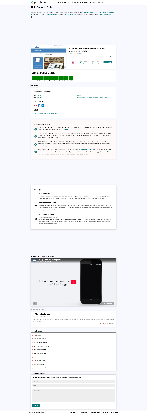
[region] (73, 31)
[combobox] (103, 2)
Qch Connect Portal (40, 339)
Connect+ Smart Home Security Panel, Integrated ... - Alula (87, 49)
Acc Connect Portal (40, 350)
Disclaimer (84, 413)
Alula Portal (37, 335)
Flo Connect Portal (39, 361)
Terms (106, 413)
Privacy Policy (95, 413)
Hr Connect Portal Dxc (41, 342)
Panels (79, 95)
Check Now (107, 62)
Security (39, 98)
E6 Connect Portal (39, 357)
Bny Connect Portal (40, 364)
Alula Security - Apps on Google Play (49, 113)
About (74, 413)
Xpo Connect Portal (40, 353)
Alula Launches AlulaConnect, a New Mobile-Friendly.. (93, 98)
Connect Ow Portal (40, 368)
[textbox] (103, 2)
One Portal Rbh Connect (41, 346)
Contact (39, 95)
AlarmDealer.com (43, 314)
